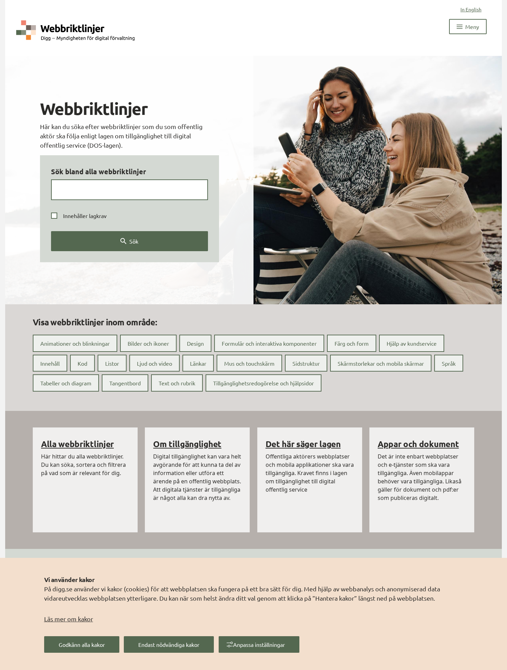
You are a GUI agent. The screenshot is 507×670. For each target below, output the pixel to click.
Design (195, 343)
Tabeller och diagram (65, 383)
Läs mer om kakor (68, 618)
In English (470, 9)
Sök (133, 241)
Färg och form (352, 343)
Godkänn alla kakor (82, 644)
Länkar (198, 363)
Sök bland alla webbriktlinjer (98, 171)
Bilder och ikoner (148, 343)
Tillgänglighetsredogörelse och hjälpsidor (263, 383)
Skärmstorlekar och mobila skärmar (381, 363)
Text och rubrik (177, 383)
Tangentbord (125, 383)
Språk (449, 363)
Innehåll (50, 363)
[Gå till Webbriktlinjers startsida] (75, 30)
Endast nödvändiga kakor (168, 644)
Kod (82, 363)
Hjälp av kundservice (412, 343)
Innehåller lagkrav (85, 215)
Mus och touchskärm (249, 363)
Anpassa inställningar (259, 644)
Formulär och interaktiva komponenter (269, 343)
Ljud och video (154, 363)
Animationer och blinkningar (75, 343)
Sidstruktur (306, 363)
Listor (112, 363)
